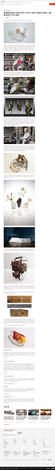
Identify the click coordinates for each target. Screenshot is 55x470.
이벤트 (44, 443)
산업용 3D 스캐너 (6, 443)
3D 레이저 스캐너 (6, 442)
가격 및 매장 (5, 446)
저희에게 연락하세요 (35, 459)
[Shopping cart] (51, 2)
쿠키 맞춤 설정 (48, 468)
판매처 (5, 447)
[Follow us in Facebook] (42, 459)
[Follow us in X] (46, 459)
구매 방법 (34, 443)
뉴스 (43, 442)
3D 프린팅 (24, 442)
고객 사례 (14, 442)
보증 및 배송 (34, 444)
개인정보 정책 (26, 459)
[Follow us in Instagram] (44, 459)
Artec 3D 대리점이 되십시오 (46, 446)
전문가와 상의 (52, 4)
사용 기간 (18, 459)
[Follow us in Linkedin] (48, 459)
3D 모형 (14, 443)
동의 (53, 468)
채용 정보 (44, 444)
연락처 (44, 445)
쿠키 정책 (30, 459)
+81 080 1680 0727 (35, 455)
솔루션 (5, 445)
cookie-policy (5, 468)
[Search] (49, 2)
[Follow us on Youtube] (50, 459)
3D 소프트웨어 (6, 444)
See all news (6, 424)
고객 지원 (34, 442)
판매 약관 (21, 459)
